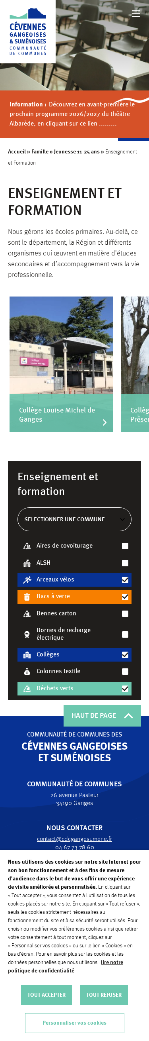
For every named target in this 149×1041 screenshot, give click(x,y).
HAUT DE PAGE (94, 715)
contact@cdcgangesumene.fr (74, 839)
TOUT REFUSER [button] (104, 995)
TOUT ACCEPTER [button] (46, 995)
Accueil (17, 152)
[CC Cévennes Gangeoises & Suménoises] (28, 31)
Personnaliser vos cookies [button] (74, 1023)
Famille (39, 152)
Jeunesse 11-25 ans (77, 152)
